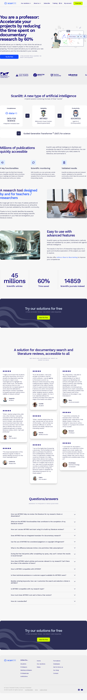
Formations (56, 661)
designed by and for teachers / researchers (18, 194)
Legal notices (43, 689)
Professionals (24, 673)
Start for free (43, 317)
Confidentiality (29, 689)
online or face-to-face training (66, 257)
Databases (56, 664)
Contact (55, 673)
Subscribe (47, 3)
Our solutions (41, 664)
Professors (23, 667)
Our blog (56, 670)
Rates (38, 667)
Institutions (23, 676)
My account (67, 3)
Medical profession (26, 670)
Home (39, 661)
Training (55, 3)
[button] (26, 3)
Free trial (78, 3)
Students (23, 664)
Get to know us (58, 667)
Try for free (9, 57)
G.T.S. (36, 689)
